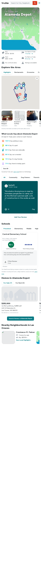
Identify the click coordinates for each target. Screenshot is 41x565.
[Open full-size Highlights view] (37, 78)
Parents (36, 177)
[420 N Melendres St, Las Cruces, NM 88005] (20, 294)
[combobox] (23, 3)
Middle (29, 229)
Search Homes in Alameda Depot (20, 318)
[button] (35, 3)
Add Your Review (20, 217)
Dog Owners (25, 177)
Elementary (18, 229)
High (36, 229)
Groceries (30, 72)
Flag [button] (33, 209)
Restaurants (18, 72)
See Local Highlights (23, 340)
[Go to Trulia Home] (5, 3)
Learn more (16, 171)
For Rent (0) (20, 283)
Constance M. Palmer (25, 332)
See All (6, 168)
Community (13, 177)
